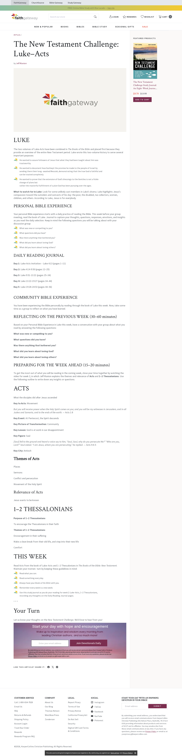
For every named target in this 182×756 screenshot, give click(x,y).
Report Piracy (74, 702)
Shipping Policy (21, 719)
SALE (145, 26)
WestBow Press (52, 715)
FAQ (16, 710)
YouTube (98, 716)
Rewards (18, 732)
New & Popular (43, 26)
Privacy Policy (150, 731)
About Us (49, 702)
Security (71, 723)
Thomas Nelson (52, 710)
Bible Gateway (55, 2)
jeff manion (21, 63)
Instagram (99, 702)
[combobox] (73, 17)
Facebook (98, 711)
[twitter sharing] (53, 667)
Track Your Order (21, 727)
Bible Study (99, 26)
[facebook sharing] (48, 667)
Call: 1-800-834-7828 (23, 702)
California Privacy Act (77, 715)
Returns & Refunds (22, 715)
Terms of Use (74, 706)
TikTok (97, 706)
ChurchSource (38, 2)
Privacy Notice (74, 710)
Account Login (20, 723)
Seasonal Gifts (124, 26)
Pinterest (98, 720)
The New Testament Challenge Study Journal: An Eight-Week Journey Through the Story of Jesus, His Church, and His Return (145, 89)
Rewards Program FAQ (24, 736)
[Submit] (95, 16)
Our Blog (49, 706)
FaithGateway (20, 2)
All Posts (17, 35)
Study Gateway (74, 2)
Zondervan (50, 719)
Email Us (18, 706)
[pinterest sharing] (57, 667)
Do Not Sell (73, 719)
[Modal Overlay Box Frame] (70, 641)
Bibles (80, 26)
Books (65, 26)
